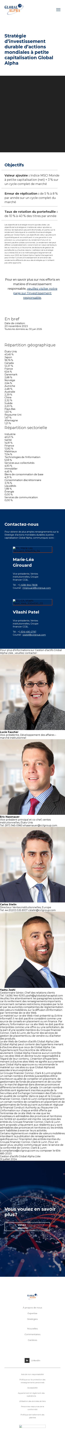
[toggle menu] (58, 9)
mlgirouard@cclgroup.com (37, 588)
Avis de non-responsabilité (32, 1374)
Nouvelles (32, 1328)
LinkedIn (35, 1360)
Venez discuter (23, 1226)
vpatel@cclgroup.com (34, 634)
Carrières (32, 1340)
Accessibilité (32, 1388)
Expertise (32, 1313)
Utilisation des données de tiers (32, 1401)
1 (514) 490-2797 (27, 631)
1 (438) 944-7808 (28, 585)
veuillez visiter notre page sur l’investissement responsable (35, 293)
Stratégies (32, 1319)
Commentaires (32, 1334)
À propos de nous (32, 1307)
